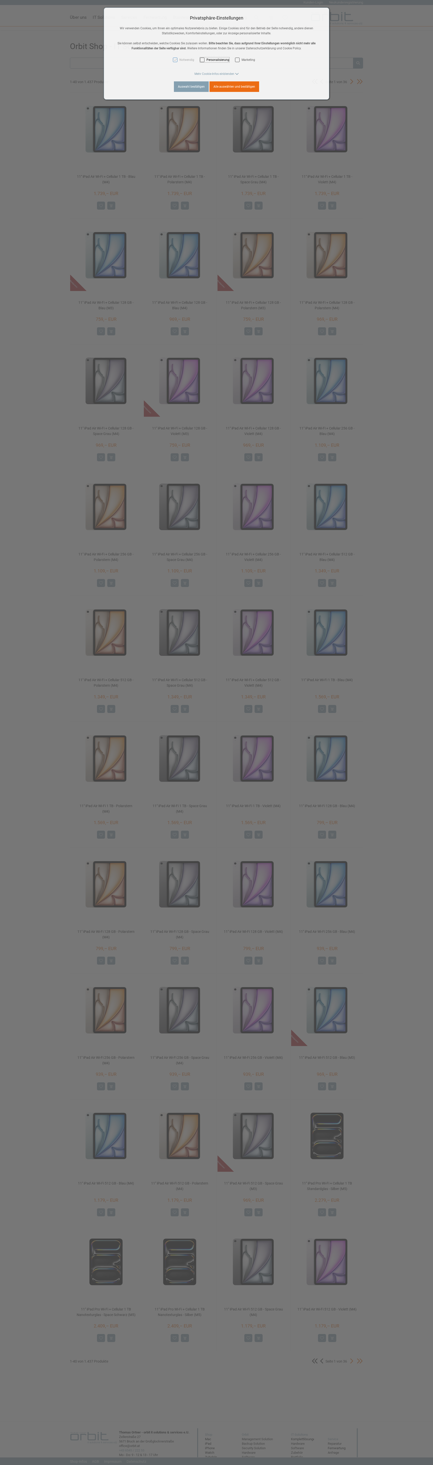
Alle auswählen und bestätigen (234, 86)
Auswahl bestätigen (191, 86)
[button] (216, 74)
